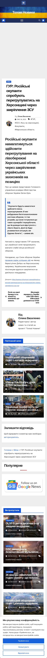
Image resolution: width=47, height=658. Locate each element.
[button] (39, 20)
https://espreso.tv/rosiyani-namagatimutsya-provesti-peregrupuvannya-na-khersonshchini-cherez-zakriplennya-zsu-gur (23, 282)
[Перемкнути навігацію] (21, 20)
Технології (9, 520)
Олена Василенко (24, 116)
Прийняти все (23, 641)
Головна (7, 450)
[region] (23, 637)
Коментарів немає (14, 534)
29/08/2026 (12, 530)
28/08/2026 (12, 582)
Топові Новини (23, 12)
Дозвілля (9, 546)
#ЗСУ (17, 123)
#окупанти (19, 126)
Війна (8, 81)
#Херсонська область (24, 129)
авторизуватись (11, 437)
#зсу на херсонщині (30, 123)
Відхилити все (23, 653)
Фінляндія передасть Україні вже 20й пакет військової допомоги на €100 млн (31, 297)
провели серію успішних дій (17, 260)
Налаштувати (23, 647)
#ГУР (33, 119)
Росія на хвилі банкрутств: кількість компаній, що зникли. (14, 296)
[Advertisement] (23, 47)
